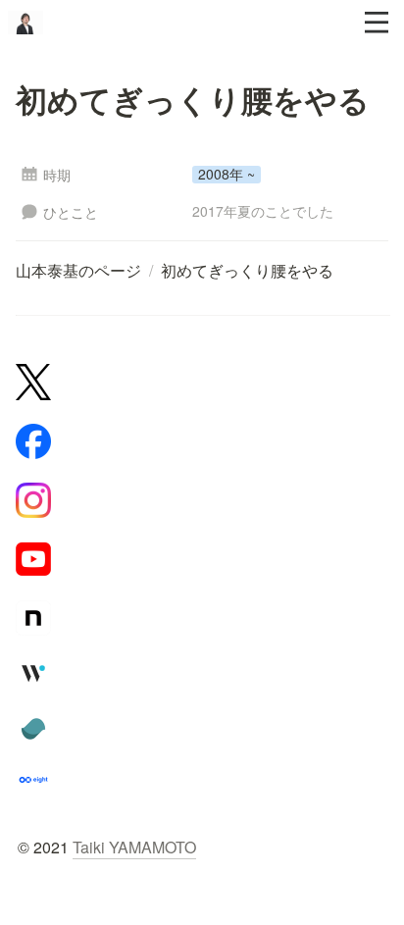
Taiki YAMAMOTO (134, 847)
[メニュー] (376, 22)
